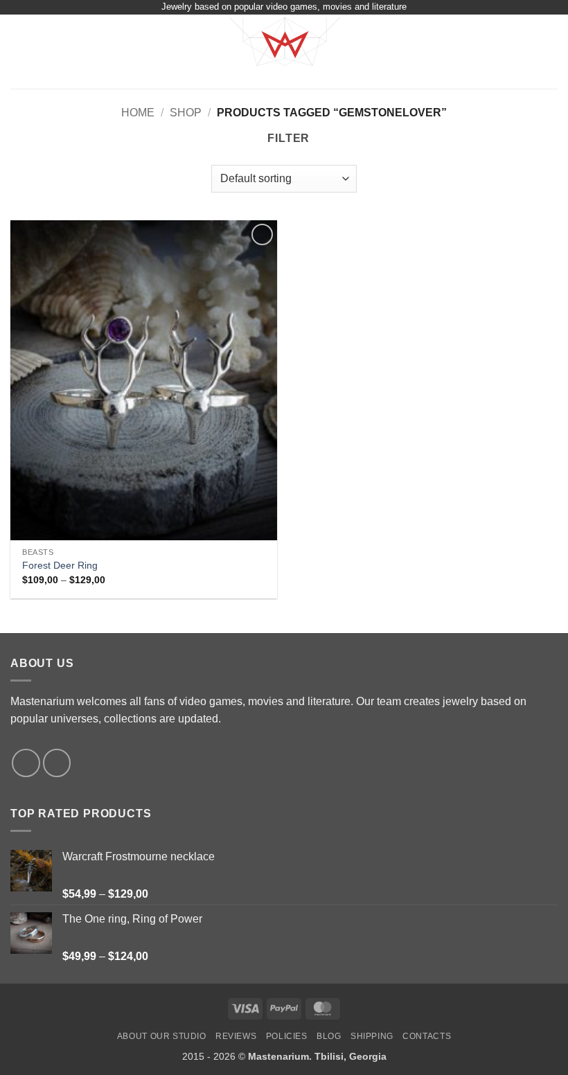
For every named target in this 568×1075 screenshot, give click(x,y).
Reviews (235, 1036)
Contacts (426, 1036)
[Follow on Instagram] (57, 763)
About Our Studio (161, 1036)
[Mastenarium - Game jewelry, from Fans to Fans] (284, 51)
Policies (287, 1036)
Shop (186, 112)
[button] (18, 52)
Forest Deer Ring (60, 565)
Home (137, 112)
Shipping (371, 1036)
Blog (329, 1036)
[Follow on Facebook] (26, 763)
